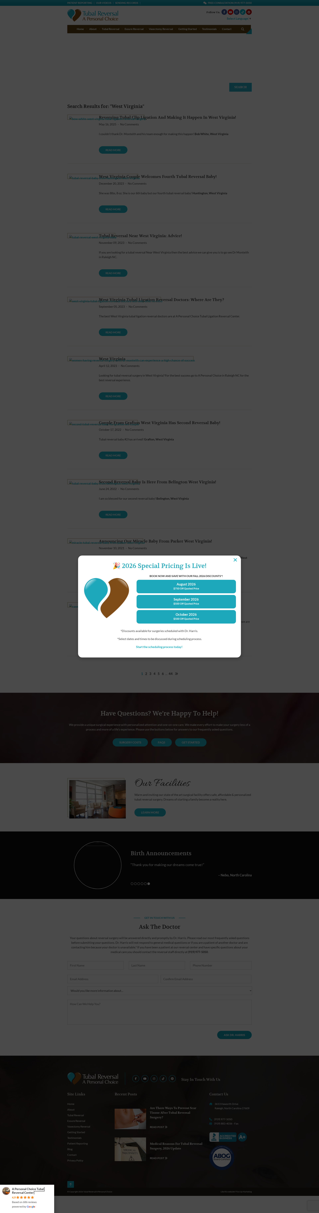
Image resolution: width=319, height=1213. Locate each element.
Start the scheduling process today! (159, 647)
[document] (159, 606)
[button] (235, 560)
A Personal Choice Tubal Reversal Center (28, 1190)
